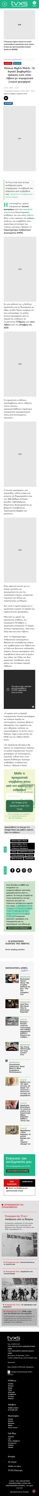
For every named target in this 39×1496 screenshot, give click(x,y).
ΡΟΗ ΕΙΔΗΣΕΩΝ (11, 1183)
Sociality (26, 1492)
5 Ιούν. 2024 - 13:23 (11, 88)
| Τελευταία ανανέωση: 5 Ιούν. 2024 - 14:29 (19, 91)
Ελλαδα (17, 63)
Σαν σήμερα (12, 1462)
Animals (11, 1437)
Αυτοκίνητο (12, 1443)
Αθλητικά (11, 1392)
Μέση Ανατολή (16, 858)
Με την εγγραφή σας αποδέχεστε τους (19, 816)
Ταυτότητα (11, 1362)
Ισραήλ (13, 851)
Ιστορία (11, 1457)
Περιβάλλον (12, 1394)
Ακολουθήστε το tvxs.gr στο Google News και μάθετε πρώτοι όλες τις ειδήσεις (19, 829)
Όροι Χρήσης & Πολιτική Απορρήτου (21, 1367)
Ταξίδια (10, 1447)
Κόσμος (11, 1386)
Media (10, 1388)
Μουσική (11, 1423)
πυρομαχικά (29, 858)
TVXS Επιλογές (15, 1470)
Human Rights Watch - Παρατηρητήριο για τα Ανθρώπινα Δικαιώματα (19, 846)
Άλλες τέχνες (12, 1427)
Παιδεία (10, 1445)
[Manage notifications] (34, 1491)
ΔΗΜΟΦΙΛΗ (27, 1182)
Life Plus (12, 1434)
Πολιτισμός (13, 1416)
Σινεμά (10, 1419)
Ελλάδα (10, 1384)
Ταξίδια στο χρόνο (14, 1466)
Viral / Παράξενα (14, 1441)
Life (9, 1439)
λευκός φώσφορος (17, 855)
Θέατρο (10, 1421)
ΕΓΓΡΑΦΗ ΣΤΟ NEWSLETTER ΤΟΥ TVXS (19, 806)
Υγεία (10, 1390)
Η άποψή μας (13, 1410)
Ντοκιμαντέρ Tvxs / (16, 1216)
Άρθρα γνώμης (13, 1408)
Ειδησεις (8, 63)
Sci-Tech (11, 1396)
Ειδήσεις (12, 1381)
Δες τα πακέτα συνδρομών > (19, 928)
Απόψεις (12, 1405)
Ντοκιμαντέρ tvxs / (13, 1262)
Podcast (11, 1398)
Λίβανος (30, 855)
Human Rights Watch (19, 840)
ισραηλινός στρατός (26, 851)
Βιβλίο (10, 1425)
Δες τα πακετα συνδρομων (17, 1171)
